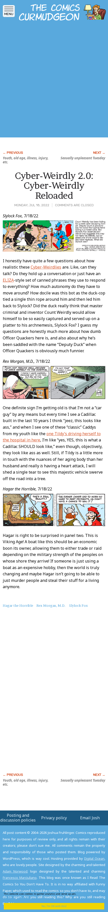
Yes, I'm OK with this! (54, 906)
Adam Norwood (15, 871)
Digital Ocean (94, 858)
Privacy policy (54, 818)
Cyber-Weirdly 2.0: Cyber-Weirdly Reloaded (54, 185)
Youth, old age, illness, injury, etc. (25, 160)
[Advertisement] (54, 81)
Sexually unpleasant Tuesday (83, 158)
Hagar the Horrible (18, 605)
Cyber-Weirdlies (46, 267)
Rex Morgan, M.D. (51, 605)
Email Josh (90, 818)
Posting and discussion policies (18, 818)
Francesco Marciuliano (20, 877)
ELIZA (8, 280)
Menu (8, 14)
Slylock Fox (78, 605)
